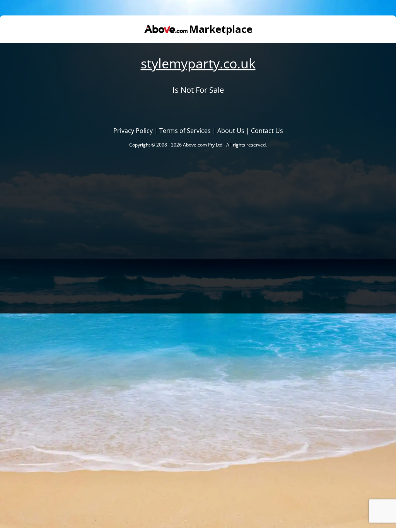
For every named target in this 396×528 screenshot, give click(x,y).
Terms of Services (185, 130)
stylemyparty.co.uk (198, 63)
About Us (230, 130)
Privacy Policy (133, 130)
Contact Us (267, 130)
